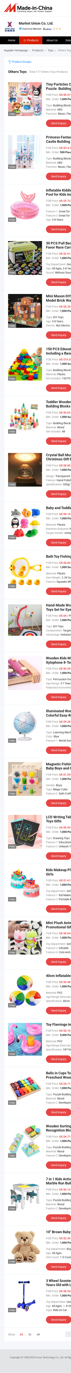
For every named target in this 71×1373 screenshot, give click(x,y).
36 (29, 1334)
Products (32, 40)
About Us (52, 40)
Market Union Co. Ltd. (36, 23)
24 (21, 1334)
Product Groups (21, 62)
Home (11, 40)
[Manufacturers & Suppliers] (29, 7)
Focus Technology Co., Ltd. (50, 1357)
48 (38, 1334)
